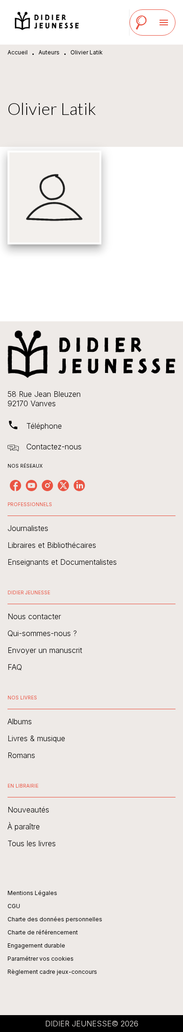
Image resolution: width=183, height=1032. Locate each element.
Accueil (18, 52)
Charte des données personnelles (55, 919)
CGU (14, 906)
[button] (91, 528)
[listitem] (15, 485)
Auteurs (49, 52)
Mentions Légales (32, 892)
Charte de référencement (43, 932)
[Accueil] (47, 22)
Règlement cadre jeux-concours (52, 971)
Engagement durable (36, 945)
